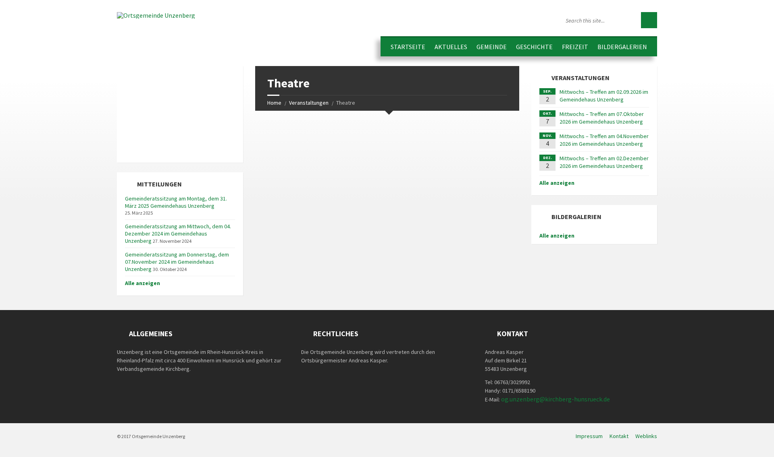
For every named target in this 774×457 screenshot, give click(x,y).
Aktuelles (451, 47)
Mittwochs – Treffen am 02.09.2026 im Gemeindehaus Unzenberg (604, 95)
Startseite (408, 47)
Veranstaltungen (309, 102)
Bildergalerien (622, 47)
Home (274, 102)
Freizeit (575, 47)
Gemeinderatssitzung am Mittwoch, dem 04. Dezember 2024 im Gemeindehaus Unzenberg (178, 233)
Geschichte (534, 47)
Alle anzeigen (142, 283)
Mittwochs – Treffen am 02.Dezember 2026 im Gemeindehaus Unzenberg (604, 162)
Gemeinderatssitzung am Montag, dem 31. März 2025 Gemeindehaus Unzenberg (176, 202)
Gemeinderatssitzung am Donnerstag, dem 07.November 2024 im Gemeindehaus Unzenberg (177, 262)
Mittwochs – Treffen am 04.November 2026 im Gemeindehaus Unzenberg (604, 139)
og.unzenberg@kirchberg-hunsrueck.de (555, 399)
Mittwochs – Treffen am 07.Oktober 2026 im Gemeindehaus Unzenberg (602, 117)
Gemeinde (491, 47)
